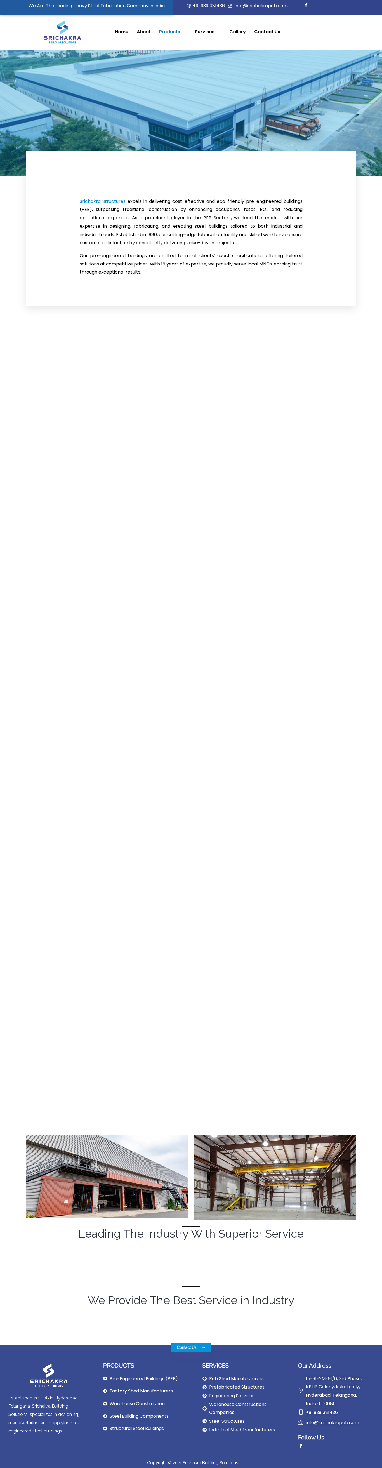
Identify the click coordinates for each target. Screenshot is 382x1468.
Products (169, 32)
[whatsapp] (343, 5)
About (144, 32)
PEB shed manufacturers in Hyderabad (191, 1247)
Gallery (237, 32)
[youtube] (331, 5)
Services (204, 32)
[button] (191, 1347)
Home (121, 32)
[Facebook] (306, 5)
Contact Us (267, 32)
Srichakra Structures (103, 201)
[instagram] (318, 5)
